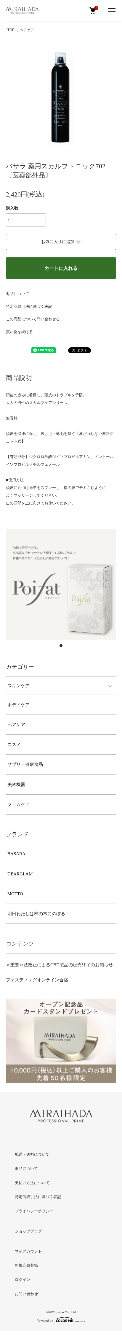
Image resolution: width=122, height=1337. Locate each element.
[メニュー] (111, 10)
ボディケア (18, 704)
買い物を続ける (19, 332)
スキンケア (18, 685)
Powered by (45, 1320)
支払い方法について (32, 1183)
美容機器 (16, 784)
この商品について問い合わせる (33, 319)
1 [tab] (61, 645)
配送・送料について (32, 1154)
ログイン (22, 1279)
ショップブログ (28, 1231)
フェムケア (18, 804)
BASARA (16, 853)
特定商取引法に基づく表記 (29, 306)
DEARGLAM (20, 874)
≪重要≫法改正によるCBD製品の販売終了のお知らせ (59, 964)
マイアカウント (28, 1251)
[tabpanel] (61, 584)
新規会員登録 (26, 1265)
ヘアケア (27, 30)
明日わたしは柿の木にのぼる (36, 913)
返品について (17, 294)
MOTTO (15, 893)
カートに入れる (61, 268)
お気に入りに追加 (57, 242)
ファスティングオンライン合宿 (37, 980)
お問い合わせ (26, 1294)
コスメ (14, 744)
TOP (11, 30)
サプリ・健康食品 (25, 764)
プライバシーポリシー (34, 1211)
